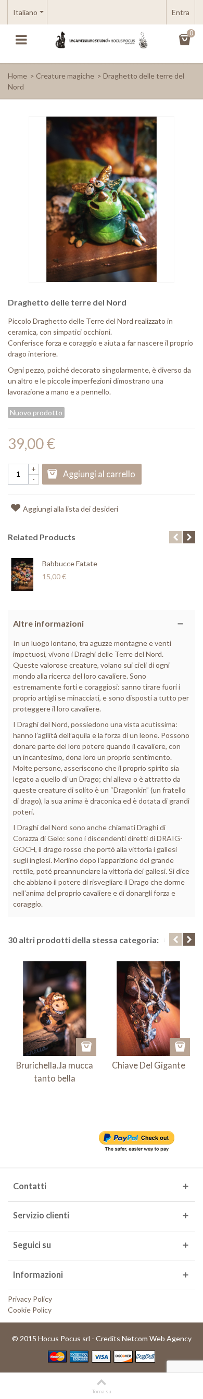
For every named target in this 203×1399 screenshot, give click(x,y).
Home (17, 75)
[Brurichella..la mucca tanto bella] (54, 1008)
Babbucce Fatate (69, 563)
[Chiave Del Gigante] (148, 1008)
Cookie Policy (30, 1309)
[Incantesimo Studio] (101, 39)
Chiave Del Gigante (148, 1065)
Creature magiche (65, 75)
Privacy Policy (30, 1298)
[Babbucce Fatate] (22, 574)
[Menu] (21, 40)
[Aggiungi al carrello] (86, 1047)
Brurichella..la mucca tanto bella (54, 1071)
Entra (180, 12)
